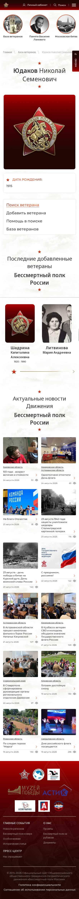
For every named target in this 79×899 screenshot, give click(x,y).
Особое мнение (12, 838)
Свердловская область (52, 739)
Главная (7, 52)
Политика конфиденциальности (39, 884)
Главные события (16, 823)
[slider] (14, 372)
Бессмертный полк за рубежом (55, 835)
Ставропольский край (14, 681)
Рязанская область (12, 739)
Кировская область (13, 467)
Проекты (48, 828)
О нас (47, 823)
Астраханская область (14, 622)
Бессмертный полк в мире (17, 833)
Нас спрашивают (12, 856)
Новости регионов (13, 828)
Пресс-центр (12, 851)
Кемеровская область (52, 622)
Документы (49, 842)
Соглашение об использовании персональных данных (40, 889)
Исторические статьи (14, 843)
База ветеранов (27, 52)
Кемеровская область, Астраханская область (52, 468)
